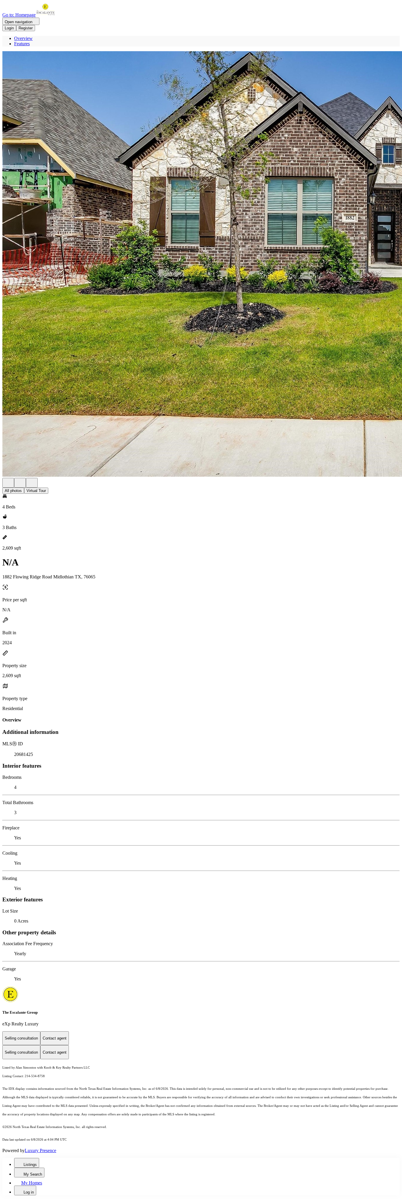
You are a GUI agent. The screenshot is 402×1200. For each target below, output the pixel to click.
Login (9, 28)
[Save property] (20, 483)
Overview (23, 38)
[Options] (8, 483)
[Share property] (32, 483)
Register (26, 28)
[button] (201, 264)
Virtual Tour (36, 490)
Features (22, 43)
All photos (13, 490)
